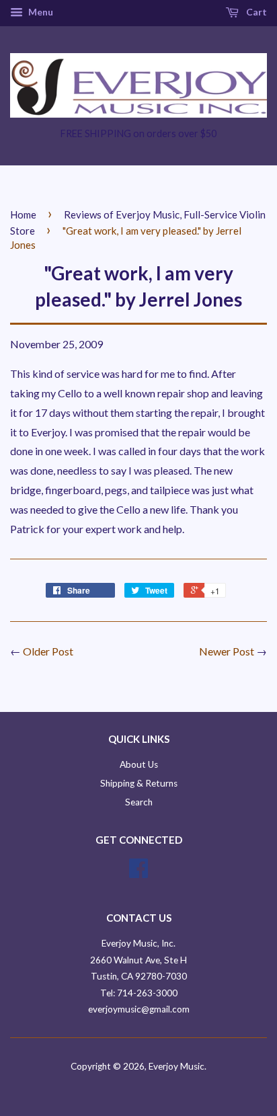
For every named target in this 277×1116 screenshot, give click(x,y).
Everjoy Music (176, 1066)
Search (139, 802)
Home (23, 214)
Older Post (48, 651)
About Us (139, 764)
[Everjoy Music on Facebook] (138, 872)
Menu (39, 11)
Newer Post (226, 651)
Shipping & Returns (138, 783)
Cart (255, 11)
